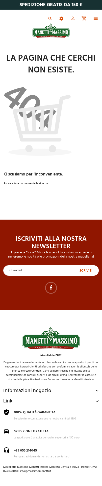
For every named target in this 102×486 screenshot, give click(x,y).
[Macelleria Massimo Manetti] (51, 30)
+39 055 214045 (25, 450)
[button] (72, 19)
